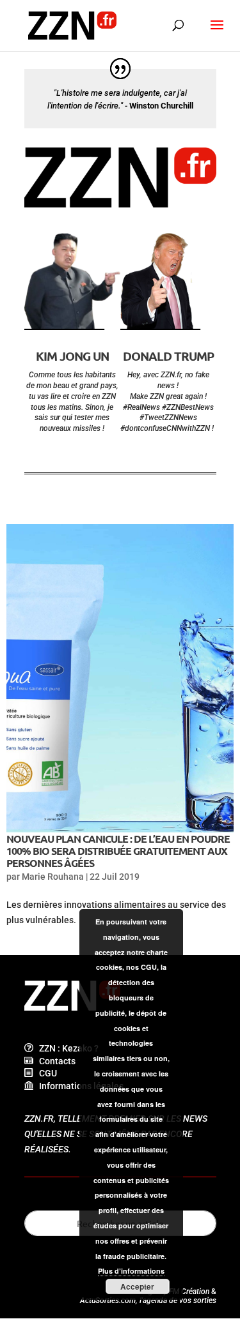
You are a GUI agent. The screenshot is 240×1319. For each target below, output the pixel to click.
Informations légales (78, 1086)
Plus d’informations (131, 1271)
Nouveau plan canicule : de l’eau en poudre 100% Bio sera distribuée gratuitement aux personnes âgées (118, 851)
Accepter (137, 1286)
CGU (45, 1073)
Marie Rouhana (53, 876)
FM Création (189, 1291)
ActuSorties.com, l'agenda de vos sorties (148, 1300)
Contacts (54, 1061)
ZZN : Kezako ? (66, 1048)
